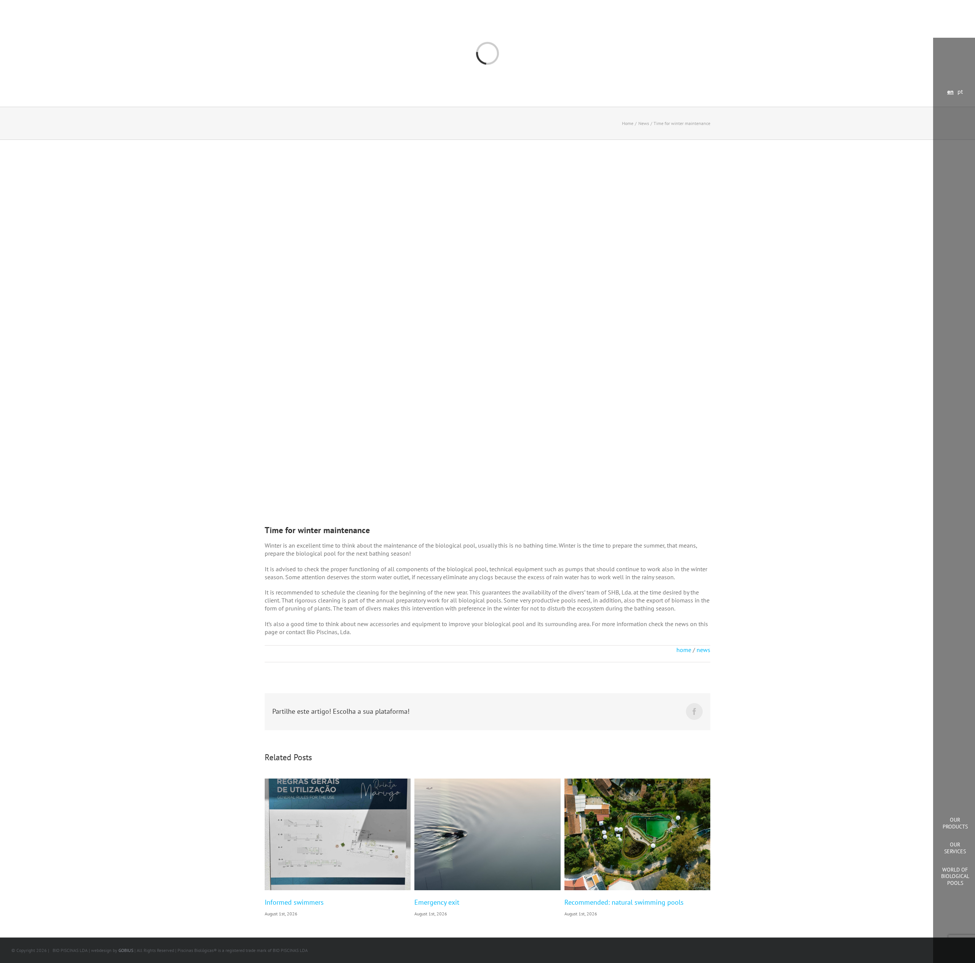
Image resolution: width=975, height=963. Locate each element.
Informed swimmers (294, 902)
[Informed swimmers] (338, 835)
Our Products (955, 823)
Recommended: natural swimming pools (624, 902)
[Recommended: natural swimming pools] (637, 835)
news (703, 650)
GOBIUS (125, 950)
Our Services (955, 848)
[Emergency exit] (487, 835)
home (683, 650)
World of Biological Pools (955, 876)
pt (960, 91)
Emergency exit (436, 902)
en (950, 91)
